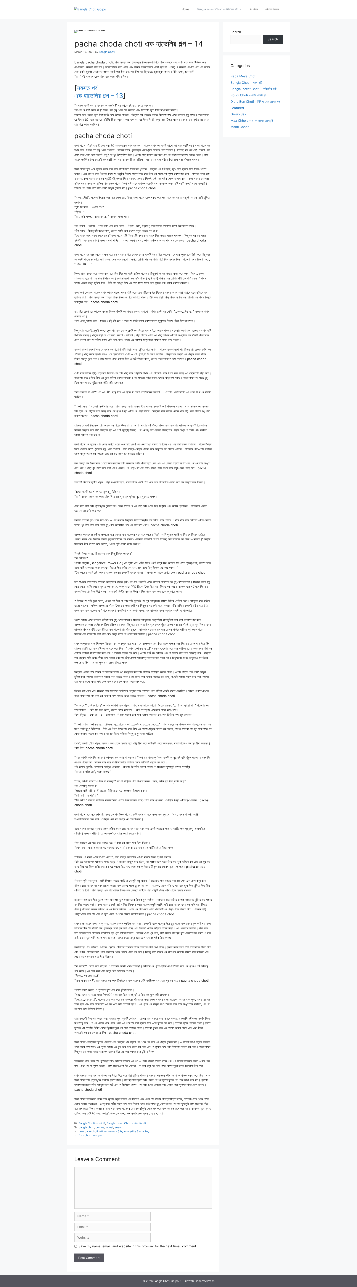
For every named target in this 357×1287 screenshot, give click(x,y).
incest (109, 1127)
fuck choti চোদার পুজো (90, 1135)
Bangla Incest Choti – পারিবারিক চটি (217, 9)
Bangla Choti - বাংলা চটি (92, 1123)
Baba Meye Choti (243, 76)
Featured (237, 108)
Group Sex (238, 114)
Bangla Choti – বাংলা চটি (246, 82)
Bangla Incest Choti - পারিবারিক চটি (126, 1123)
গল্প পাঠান (254, 9)
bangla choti (86, 1127)
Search (236, 32)
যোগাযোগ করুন (272, 9)
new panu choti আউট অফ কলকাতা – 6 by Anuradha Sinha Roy (114, 1131)
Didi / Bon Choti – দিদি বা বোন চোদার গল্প (255, 101)
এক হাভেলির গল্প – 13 (98, 96)
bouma (100, 1127)
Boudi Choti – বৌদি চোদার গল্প (249, 95)
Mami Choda (240, 127)
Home (185, 9)
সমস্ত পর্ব (87, 88)
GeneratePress (205, 1281)
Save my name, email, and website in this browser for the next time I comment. (137, 1246)
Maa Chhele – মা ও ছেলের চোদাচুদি (252, 120)
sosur (118, 1127)
